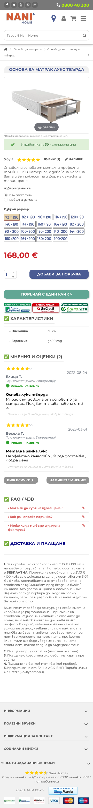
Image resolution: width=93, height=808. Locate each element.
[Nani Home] (20, 18)
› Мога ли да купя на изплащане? (35, 508)
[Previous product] (88, 55)
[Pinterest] (28, 5)
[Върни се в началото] (5, 49)
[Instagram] (35, 5)
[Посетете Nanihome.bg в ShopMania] (63, 790)
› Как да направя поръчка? (30, 517)
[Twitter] (14, 5)
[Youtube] (21, 5)
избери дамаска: (18, 188)
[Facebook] (7, 5)
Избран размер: (17, 209)
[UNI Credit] (45, 308)
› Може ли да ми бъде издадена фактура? (34, 528)
